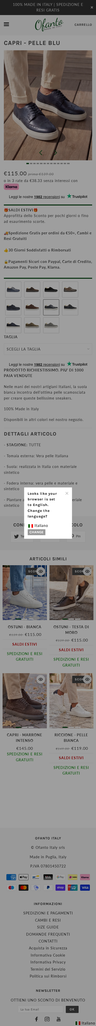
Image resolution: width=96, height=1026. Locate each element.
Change (36, 532)
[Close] (66, 492)
